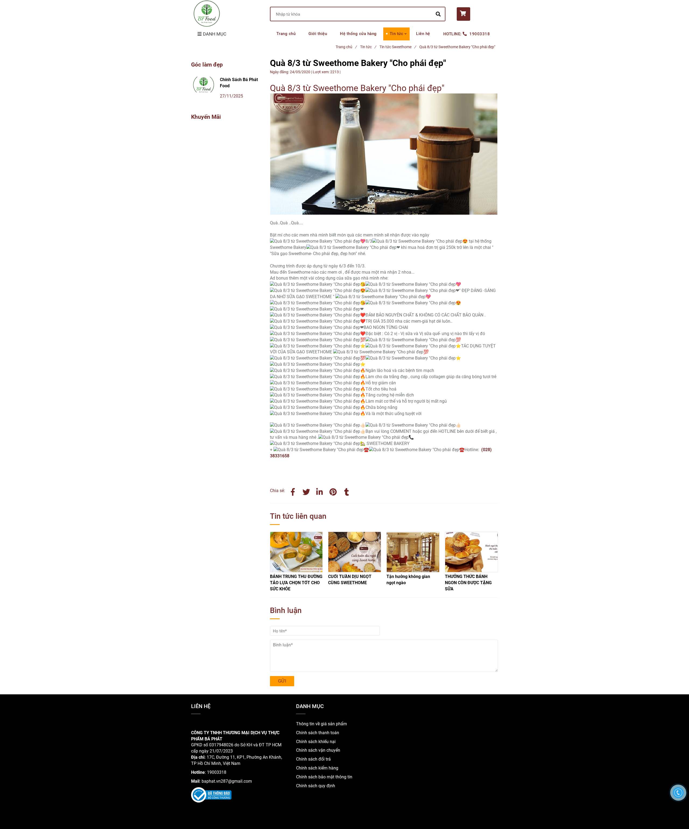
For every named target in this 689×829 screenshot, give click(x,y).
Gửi (282, 681)
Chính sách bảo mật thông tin (324, 776)
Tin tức (396, 33)
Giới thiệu (317, 33)
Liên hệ (423, 33)
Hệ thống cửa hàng (358, 33)
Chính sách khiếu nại (316, 741)
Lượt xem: (321, 72)
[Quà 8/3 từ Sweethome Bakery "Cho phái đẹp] (333, 491)
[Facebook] (293, 491)
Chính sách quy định (315, 785)
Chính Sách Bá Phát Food (239, 82)
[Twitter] (306, 491)
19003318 (479, 34)
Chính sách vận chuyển (318, 750)
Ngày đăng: (280, 72)
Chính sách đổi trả (313, 759)
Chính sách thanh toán (317, 732)
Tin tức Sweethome (397, 47)
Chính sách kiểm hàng (317, 768)
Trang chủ (286, 33)
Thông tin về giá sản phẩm (321, 723)
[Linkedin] (319, 491)
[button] (477, 14)
